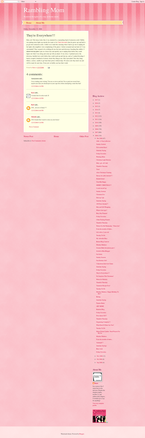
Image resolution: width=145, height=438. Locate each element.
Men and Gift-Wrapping (103, 207)
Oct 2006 (100, 359)
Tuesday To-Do (100, 235)
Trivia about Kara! (101, 147)
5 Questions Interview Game (104, 264)
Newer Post (28, 136)
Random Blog (100, 309)
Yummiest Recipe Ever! (103, 286)
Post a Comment (34, 127)
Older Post (84, 136)
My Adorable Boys (101, 238)
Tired (97, 169)
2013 (96, 113)
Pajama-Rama (100, 303)
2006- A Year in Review (103, 141)
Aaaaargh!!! (99, 343)
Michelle (34, 117)
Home (28, 22)
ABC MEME (100, 306)
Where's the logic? (101, 210)
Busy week (99, 349)
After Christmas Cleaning (103, 172)
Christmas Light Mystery (103, 160)
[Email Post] (48, 67)
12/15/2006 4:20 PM (37, 98)
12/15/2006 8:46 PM (37, 110)
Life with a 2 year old (102, 232)
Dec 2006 (100, 138)
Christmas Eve (100, 194)
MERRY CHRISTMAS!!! (104, 185)
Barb (32, 105)
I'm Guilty (99, 254)
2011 (96, 119)
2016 (96, 103)
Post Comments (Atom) (39, 141)
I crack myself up (101, 188)
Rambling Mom (44, 10)
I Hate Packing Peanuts (103, 220)
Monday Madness (101, 245)
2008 (96, 129)
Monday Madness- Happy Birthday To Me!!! (107, 293)
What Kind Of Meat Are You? (105, 325)
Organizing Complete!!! (103, 322)
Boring (98, 297)
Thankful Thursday (102, 166)
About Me (40, 22)
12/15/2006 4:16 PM (37, 86)
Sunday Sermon (101, 144)
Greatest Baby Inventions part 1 (105, 248)
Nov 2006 (100, 356)
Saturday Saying (101, 150)
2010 (96, 123)
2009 (96, 126)
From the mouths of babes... (104, 229)
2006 (96, 136)
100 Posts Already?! (102, 204)
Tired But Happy (101, 182)
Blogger (81, 434)
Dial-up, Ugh (100, 198)
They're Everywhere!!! (103, 273)
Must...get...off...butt (102, 163)
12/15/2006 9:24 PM (37, 123)
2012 (96, 116)
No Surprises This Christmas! (105, 276)
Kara (32, 93)
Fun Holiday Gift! (101, 260)
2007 (96, 132)
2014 (96, 110)
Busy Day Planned (101, 213)
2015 (96, 106)
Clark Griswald (62, 42)
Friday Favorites (101, 154)
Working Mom (100, 157)
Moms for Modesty (101, 279)
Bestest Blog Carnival (102, 242)
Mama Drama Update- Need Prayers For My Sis (108, 332)
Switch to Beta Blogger (103, 251)
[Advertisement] (107, 59)
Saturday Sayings (101, 346)
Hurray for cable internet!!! (104, 176)
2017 (96, 100)
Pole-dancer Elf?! (101, 316)
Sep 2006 (100, 362)
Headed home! (100, 179)
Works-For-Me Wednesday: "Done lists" (108, 226)
